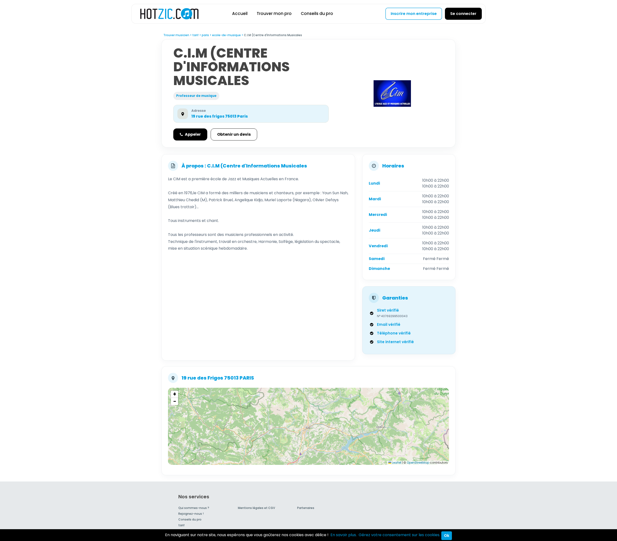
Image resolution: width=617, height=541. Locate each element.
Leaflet (396, 463)
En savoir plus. (343, 535)
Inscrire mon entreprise (414, 13)
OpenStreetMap (418, 463)
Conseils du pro (317, 13)
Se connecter (463, 13)
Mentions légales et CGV (256, 508)
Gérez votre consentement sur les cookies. (399, 535)
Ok (446, 535)
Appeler (193, 134)
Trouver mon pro (274, 13)
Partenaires (305, 508)
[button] (174, 394)
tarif (181, 525)
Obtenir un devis (234, 134)
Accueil (240, 13)
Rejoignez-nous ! (191, 514)
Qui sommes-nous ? (193, 508)
